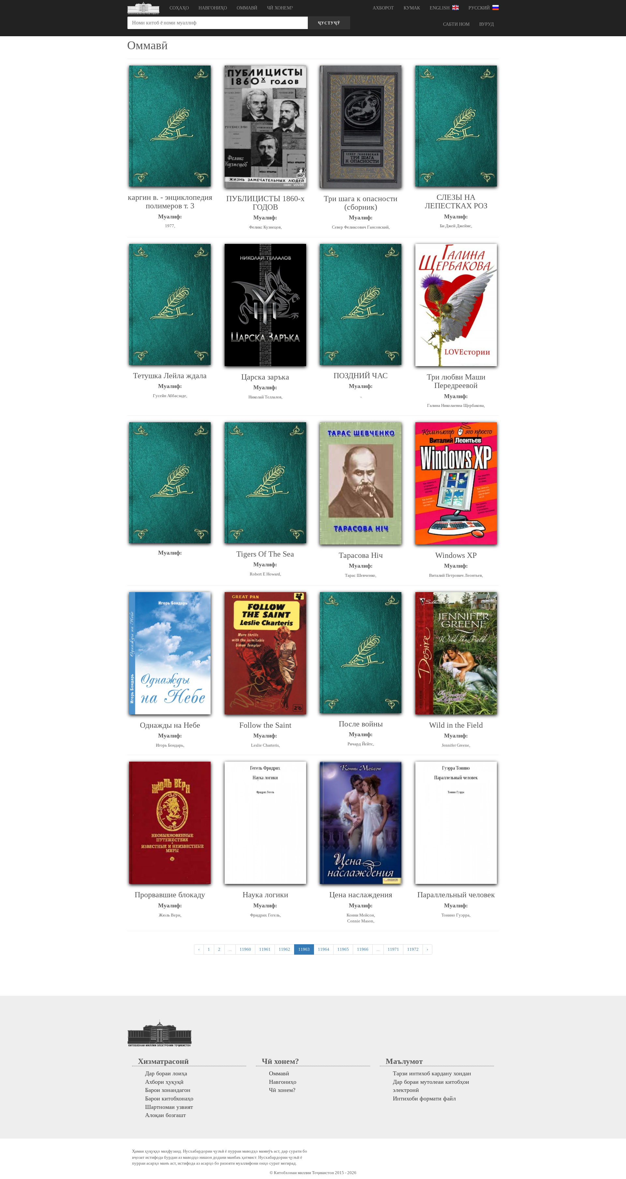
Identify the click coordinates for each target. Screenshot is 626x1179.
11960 (245, 949)
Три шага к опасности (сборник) (360, 202)
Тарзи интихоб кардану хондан (432, 1073)
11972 (413, 949)
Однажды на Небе (170, 725)
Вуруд (486, 24)
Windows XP (456, 555)
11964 (323, 949)
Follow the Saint (265, 725)
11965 (343, 949)
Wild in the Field (456, 725)
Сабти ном (456, 24)
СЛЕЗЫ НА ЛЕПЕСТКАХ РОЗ (456, 201)
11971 (393, 949)
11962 (284, 949)
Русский (480, 8)
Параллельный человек (456, 894)
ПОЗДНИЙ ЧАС (361, 375)
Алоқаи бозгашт (165, 1115)
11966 (362, 949)
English (441, 8)
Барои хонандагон (167, 1090)
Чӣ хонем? (280, 8)
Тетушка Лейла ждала (170, 375)
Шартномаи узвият (169, 1107)
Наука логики (265, 894)
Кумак (412, 8)
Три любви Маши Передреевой (456, 381)
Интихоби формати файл (424, 1098)
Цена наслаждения (360, 894)
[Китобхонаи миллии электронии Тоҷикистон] (143, 8)
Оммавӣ (247, 8)
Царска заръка (265, 377)
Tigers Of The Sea (265, 554)
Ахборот (383, 8)
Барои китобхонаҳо (169, 1098)
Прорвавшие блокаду (170, 894)
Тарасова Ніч (361, 555)
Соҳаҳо (179, 8)
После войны (361, 724)
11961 (265, 949)
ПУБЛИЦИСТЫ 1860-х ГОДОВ (265, 202)
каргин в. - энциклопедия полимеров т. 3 (170, 201)
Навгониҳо (213, 8)
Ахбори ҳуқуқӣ (164, 1082)
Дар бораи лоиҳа (166, 1073)
